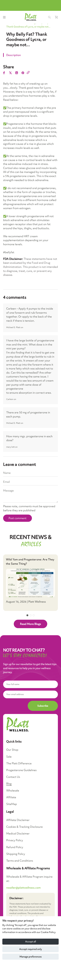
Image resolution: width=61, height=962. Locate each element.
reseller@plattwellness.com (23, 887)
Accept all (30, 941)
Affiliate (11, 797)
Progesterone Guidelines (21, 770)
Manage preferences (31, 956)
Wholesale (12, 790)
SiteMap (11, 804)
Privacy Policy (14, 840)
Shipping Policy (15, 854)
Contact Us (13, 777)
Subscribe (42, 705)
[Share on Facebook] (4, 73)
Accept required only (30, 949)
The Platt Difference (19, 763)
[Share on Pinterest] (23, 73)
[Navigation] (4, 17)
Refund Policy (14, 847)
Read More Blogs (30, 624)
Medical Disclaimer (18, 833)
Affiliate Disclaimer (18, 820)
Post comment (17, 518)
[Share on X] (10, 73)
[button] (27, 615)
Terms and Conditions (19, 860)
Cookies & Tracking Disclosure (24, 826)
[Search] (49, 17)
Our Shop (12, 749)
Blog (9, 783)
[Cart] (56, 17)
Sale (9, 756)
